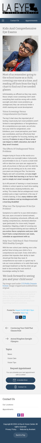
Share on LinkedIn (24, 317)
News (10, 354)
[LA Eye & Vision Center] (20, 9)
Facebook (18, 415)
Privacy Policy (10, 429)
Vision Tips (24, 313)
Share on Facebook (16, 317)
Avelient (32, 429)
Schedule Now (22, 380)
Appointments (31, 21)
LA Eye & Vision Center (26, 424)
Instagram (22, 415)
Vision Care (12, 358)
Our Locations (8, 405)
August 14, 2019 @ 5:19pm (24, 310)
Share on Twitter (20, 317)
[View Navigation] (3, 20)
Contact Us (14, 21)
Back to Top (20, 435)
